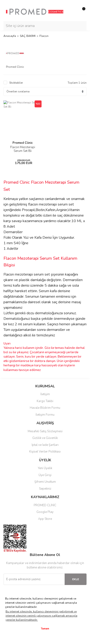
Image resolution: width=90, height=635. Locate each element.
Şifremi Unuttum (45, 482)
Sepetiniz (45, 489)
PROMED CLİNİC (45, 505)
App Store (45, 519)
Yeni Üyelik (45, 468)
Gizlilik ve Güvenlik (45, 438)
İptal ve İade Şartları (45, 445)
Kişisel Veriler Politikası (45, 452)
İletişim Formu (45, 415)
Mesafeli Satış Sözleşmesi (45, 431)
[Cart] (82, 10)
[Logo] (34, 10)
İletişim (45, 394)
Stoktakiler (16, 83)
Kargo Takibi (45, 401)
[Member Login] (73, 10)
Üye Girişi (45, 475)
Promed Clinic (22, 143)
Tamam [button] (45, 628)
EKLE (75, 579)
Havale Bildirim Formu (45, 408)
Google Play (45, 512)
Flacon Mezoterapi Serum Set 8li (22, 149)
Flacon (43, 36)
